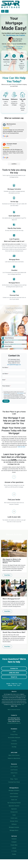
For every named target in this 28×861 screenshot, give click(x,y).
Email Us (14, 677)
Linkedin (9, 48)
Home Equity (8, 346)
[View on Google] (4, 124)
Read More (7, 575)
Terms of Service (20, 393)
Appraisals (14, 809)
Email (4, 379)
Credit (14, 815)
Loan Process (14, 769)
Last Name (5, 373)
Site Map (14, 746)
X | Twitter (14, 851)
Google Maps (20, 46)
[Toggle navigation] (7, 11)
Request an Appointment (14, 758)
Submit (6, 401)
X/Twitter (14, 48)
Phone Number (6, 386)
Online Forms (14, 773)
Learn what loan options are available (11, 244)
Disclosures (14, 743)
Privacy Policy (6, 394)
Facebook (6, 46)
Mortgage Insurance (14, 827)
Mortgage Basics (14, 830)
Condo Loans (14, 818)
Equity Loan (14, 799)
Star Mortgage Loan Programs (15, 35)
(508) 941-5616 (14, 672)
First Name (5, 367)
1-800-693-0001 (21, 447)
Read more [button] (5, 154)
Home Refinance (9, 338)
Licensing (14, 740)
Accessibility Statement (14, 737)
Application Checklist (14, 805)
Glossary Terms (14, 821)
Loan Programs (14, 239)
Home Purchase (9, 342)
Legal (14, 731)
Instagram (12, 46)
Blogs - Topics (14, 779)
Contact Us (14, 668)
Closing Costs (14, 812)
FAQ (14, 776)
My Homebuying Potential (14, 802)
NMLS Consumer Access (14, 709)
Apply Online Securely (14, 755)
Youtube (20, 48)
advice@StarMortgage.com (14, 364)
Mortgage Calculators (14, 790)
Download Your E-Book (14, 782)
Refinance (14, 824)
